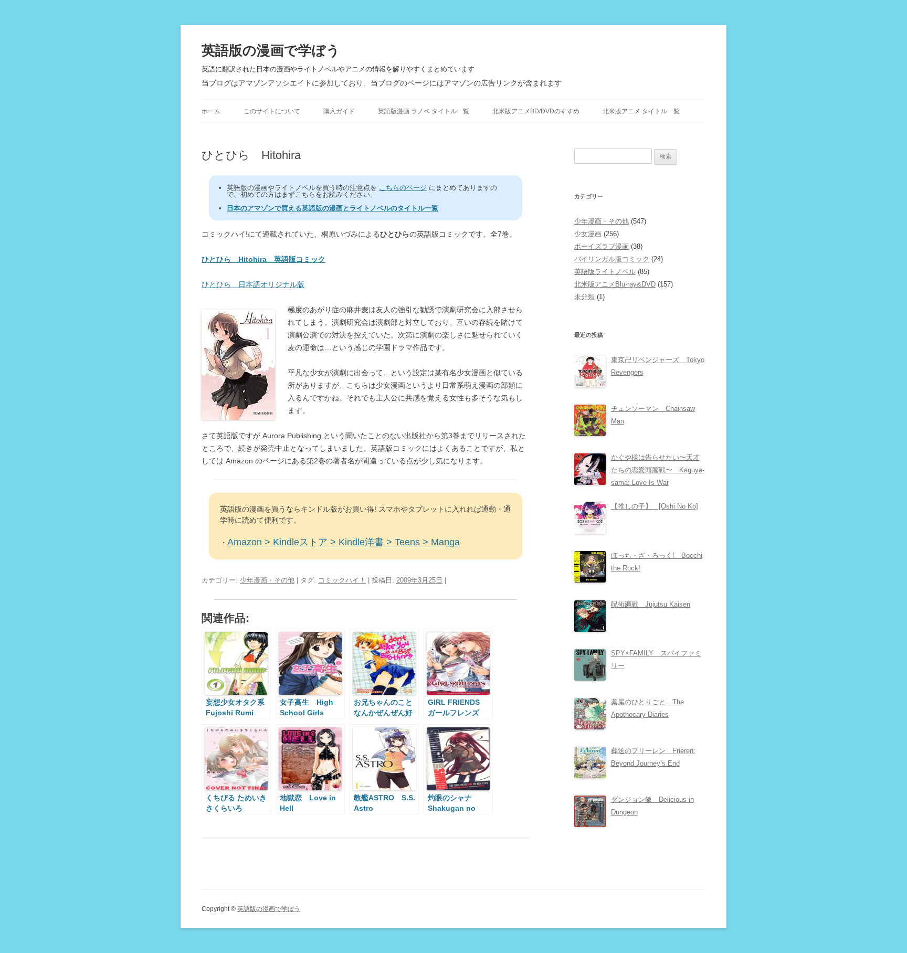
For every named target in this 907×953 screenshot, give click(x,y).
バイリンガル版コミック (611, 259)
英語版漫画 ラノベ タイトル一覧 (423, 111)
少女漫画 (588, 234)
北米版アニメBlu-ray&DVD (615, 284)
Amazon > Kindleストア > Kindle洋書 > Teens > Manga (343, 542)
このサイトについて (272, 111)
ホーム (211, 111)
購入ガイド (339, 111)
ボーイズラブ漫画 (601, 246)
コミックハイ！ (342, 580)
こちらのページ (403, 188)
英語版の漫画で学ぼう (271, 50)
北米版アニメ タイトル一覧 (641, 111)
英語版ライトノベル (605, 272)
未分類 (584, 297)
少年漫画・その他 (267, 580)
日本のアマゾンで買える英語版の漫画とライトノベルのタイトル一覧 (332, 208)
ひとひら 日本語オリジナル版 (253, 284)
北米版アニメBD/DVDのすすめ (535, 111)
